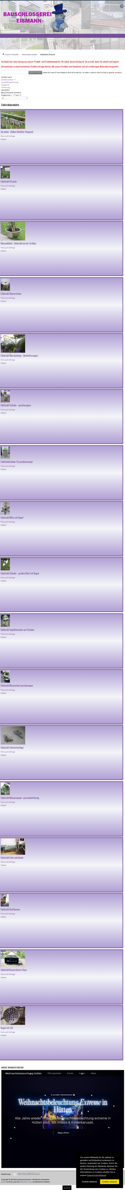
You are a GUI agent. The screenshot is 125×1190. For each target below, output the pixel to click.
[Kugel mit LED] (13, 1015)
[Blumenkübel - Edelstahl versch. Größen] (13, 231)
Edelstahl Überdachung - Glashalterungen (19, 355)
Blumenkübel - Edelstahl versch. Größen (18, 243)
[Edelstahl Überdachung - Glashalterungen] (13, 343)
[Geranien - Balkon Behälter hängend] (13, 119)
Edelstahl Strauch (9, 181)
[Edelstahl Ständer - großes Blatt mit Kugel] (5, 564)
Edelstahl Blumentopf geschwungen (17, 685)
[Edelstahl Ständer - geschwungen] (5, 396)
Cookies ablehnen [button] (89, 1182)
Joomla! (4, 1182)
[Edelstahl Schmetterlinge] (13, 735)
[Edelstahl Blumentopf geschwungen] (5, 676)
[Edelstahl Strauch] (5, 172)
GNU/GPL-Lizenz (26, 1182)
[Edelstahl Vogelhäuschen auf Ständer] (5, 620)
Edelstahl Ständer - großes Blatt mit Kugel (20, 573)
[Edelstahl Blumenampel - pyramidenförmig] (5, 788)
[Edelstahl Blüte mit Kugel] (5, 508)
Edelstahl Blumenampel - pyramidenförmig (20, 798)
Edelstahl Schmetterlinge (12, 747)
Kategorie (5, 85)
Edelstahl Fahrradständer (12, 857)
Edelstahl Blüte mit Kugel (12, 517)
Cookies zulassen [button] (109, 1182)
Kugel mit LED (7, 1028)
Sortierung (5, 87)
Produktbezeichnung (9, 82)
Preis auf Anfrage (8, 136)
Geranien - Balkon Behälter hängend (17, 132)
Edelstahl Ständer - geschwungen (16, 405)
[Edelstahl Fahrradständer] (13, 846)
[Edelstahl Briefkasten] (5, 900)
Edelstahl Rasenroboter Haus (14, 970)
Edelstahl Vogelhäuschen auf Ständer (17, 630)
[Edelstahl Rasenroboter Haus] (13, 958)
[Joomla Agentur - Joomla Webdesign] (25, 1174)
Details (3, 139)
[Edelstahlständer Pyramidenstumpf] (5, 452)
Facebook (122, 6)
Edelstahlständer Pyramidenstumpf (17, 462)
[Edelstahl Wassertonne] (5, 284)
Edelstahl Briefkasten (10, 909)
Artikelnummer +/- (8, 80)
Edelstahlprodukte (29, 54)
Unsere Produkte (11, 54)
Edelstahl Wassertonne (11, 293)
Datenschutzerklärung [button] (96, 1175)
